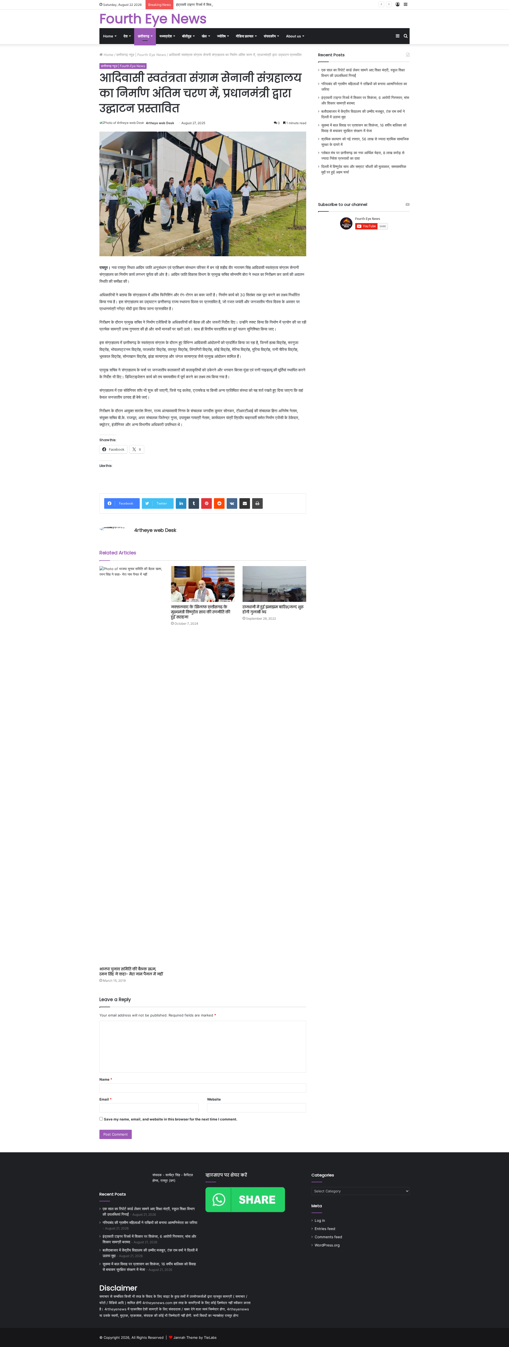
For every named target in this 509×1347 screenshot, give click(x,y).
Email (105, 1099)
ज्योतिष (221, 36)
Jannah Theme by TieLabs (195, 1337)
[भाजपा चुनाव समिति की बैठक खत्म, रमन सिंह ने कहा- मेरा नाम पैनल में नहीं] (131, 765)
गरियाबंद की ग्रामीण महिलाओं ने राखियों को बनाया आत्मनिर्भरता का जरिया (150, 1222)
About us (293, 36)
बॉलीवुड (186, 36)
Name (105, 1079)
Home (108, 36)
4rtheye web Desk (160, 123)
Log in (320, 1220)
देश (126, 36)
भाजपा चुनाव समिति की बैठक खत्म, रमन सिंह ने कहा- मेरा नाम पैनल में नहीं (131, 971)
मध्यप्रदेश (166, 36)
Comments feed (328, 1237)
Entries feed (325, 1229)
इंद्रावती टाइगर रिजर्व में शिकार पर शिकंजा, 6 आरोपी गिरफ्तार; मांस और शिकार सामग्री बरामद (235, 4)
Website (214, 1099)
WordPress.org (327, 1245)
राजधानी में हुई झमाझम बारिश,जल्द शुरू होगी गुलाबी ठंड (273, 609)
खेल (204, 36)
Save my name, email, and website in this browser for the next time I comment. (170, 1119)
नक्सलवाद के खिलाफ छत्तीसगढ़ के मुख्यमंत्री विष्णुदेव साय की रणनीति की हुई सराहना (200, 612)
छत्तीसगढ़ (143, 36)
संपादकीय (270, 36)
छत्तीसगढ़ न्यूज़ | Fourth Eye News (141, 55)
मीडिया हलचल (244, 36)
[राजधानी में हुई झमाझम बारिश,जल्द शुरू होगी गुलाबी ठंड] (274, 584)
